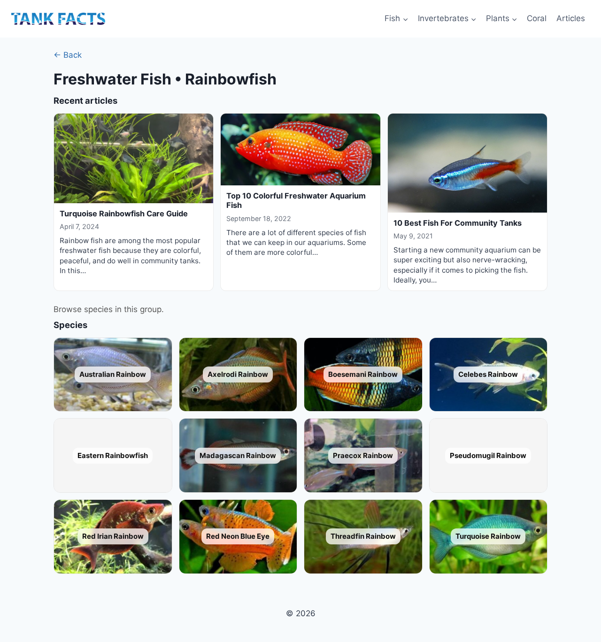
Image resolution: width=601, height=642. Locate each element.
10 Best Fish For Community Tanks (457, 223)
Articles (570, 18)
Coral (537, 18)
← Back (68, 55)
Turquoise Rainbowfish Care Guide (124, 213)
